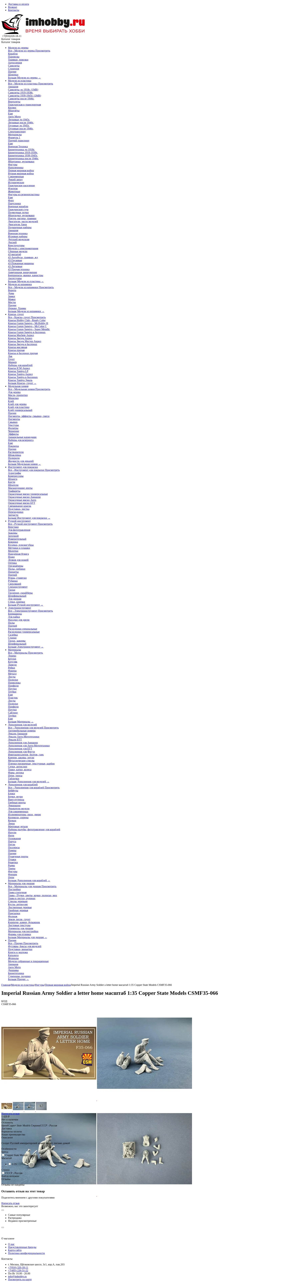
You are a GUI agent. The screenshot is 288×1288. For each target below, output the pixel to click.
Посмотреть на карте (20, 1279)
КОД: (4, 1001)
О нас (11, 1244)
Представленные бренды (22, 1247)
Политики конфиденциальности (26, 1253)
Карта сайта (15, 1250)
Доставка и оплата (18, 4)
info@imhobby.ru (17, 1276)
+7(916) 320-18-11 (18, 1267)
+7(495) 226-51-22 (18, 1270)
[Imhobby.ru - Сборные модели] (43, 33)
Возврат (12, 7)
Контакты (13, 10)
